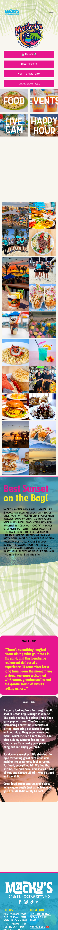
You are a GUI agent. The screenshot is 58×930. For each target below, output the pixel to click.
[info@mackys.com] (38, 902)
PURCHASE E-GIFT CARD (29, 83)
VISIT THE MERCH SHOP (29, 74)
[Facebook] (20, 902)
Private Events (29, 64)
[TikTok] (32, 902)
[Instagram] (26, 902)
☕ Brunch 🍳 (29, 54)
